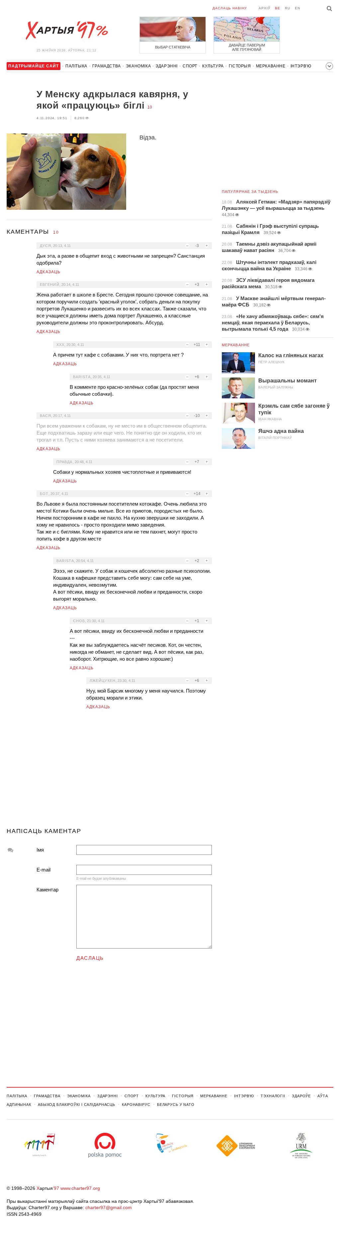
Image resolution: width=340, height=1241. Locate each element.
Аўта (322, 1096)
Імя (40, 850)
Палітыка (76, 66)
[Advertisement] (109, 771)
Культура (213, 66)
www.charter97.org (80, 1188)
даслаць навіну (229, 8)
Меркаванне (271, 66)
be (277, 8)
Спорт (190, 66)
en (297, 8)
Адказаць (49, 272)
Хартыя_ (66, 30)
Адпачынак (19, 1105)
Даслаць (90, 958)
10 (149, 107)
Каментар (47, 889)
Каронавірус (136, 1105)
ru (287, 8)
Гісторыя (240, 66)
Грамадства (106, 66)
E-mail (43, 869)
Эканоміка (138, 66)
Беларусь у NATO (176, 1105)
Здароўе (301, 1096)
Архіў (264, 8)
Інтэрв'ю (301, 66)
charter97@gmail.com (108, 1207)
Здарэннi (167, 66)
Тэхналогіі (273, 1096)
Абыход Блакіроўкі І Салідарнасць (76, 1105)
